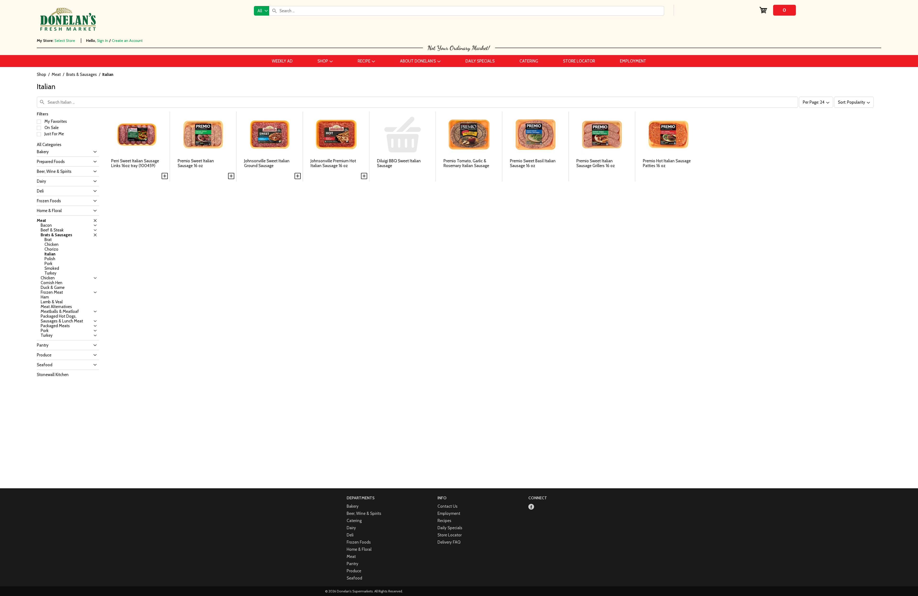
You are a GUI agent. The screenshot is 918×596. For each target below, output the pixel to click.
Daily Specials (449, 527)
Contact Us (447, 506)
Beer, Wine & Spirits (364, 513)
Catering (354, 520)
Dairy (351, 527)
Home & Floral (359, 549)
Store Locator (449, 535)
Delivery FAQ (448, 542)
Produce (354, 570)
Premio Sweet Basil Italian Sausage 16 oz (533, 163)
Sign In (102, 40)
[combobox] (261, 11)
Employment (448, 513)
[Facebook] (531, 507)
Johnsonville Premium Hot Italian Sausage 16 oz (333, 163)
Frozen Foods (359, 542)
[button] (94, 151)
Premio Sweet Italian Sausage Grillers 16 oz (595, 163)
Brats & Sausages (81, 74)
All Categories (49, 144)
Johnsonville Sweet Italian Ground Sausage (267, 163)
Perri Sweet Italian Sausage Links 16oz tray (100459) (135, 163)
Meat (56, 74)
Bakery (353, 506)
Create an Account (127, 40)
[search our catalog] (274, 11)
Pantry (352, 563)
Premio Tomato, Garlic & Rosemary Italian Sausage (466, 163)
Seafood (354, 578)
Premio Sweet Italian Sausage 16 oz (196, 163)
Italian (107, 74)
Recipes (444, 520)
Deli (350, 535)
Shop (41, 74)
